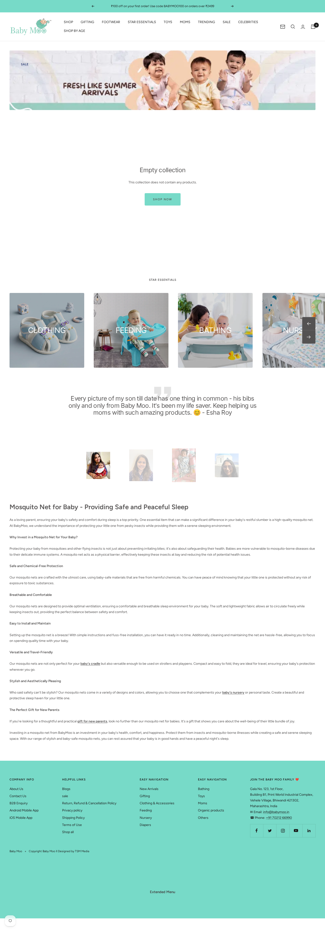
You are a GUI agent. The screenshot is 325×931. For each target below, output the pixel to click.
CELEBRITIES (248, 22)
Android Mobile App (24, 810)
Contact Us (18, 796)
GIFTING (87, 22)
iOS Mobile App (21, 818)
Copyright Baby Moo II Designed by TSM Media (59, 851)
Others (203, 818)
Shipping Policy (73, 818)
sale (65, 796)
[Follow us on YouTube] (295, 830)
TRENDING (206, 22)
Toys (201, 796)
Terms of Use (72, 825)
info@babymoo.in (276, 812)
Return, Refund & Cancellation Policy (89, 803)
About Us (16, 789)
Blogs (66, 789)
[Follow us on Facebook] (256, 830)
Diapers (145, 825)
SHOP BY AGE (74, 31)
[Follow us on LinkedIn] (308, 830)
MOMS (185, 22)
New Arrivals (149, 789)
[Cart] (313, 27)
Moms (202, 803)
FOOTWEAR (111, 22)
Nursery (146, 818)
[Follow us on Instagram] (282, 830)
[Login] (303, 27)
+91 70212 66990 (279, 818)
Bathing (203, 789)
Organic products (211, 810)
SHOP (68, 22)
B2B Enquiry (19, 803)
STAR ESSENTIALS (142, 22)
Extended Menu (162, 892)
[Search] (293, 27)
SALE (227, 22)
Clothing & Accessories (157, 803)
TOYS (168, 22)
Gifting (145, 796)
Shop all (68, 832)
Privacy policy (72, 810)
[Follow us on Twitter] (269, 830)
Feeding (146, 810)
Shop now (162, 199)
